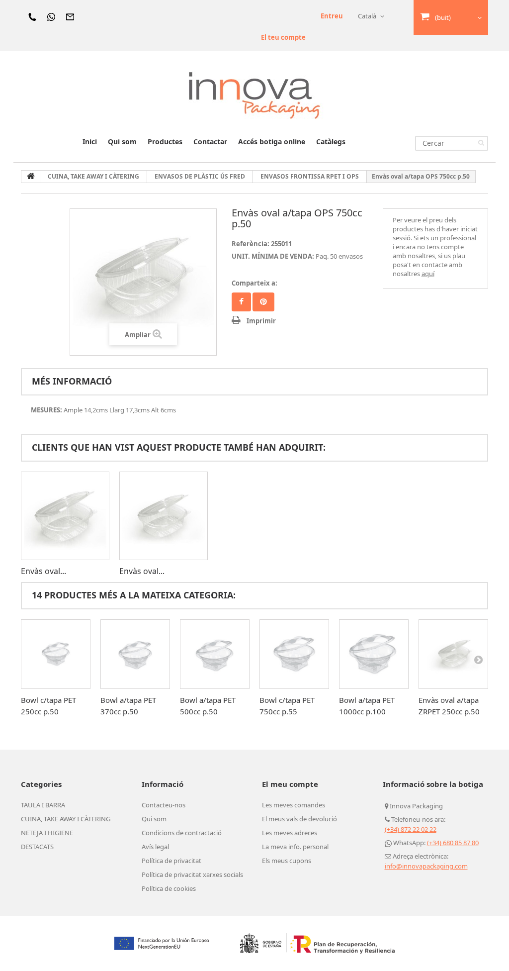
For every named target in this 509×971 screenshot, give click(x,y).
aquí (428, 273)
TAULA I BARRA (43, 805)
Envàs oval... (43, 571)
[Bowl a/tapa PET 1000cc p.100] (374, 654)
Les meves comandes (293, 805)
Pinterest (263, 301)
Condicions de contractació (182, 833)
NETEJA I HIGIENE (47, 833)
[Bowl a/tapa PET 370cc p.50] (135, 654)
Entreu (332, 15)
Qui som (122, 141)
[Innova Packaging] (254, 94)
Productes (165, 141)
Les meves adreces (289, 833)
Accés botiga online (271, 141)
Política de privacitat (171, 861)
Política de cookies (169, 888)
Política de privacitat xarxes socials (192, 874)
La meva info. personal (295, 847)
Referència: (250, 243)
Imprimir (261, 320)
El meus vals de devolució (299, 819)
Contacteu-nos (163, 805)
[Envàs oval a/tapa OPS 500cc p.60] (163, 516)
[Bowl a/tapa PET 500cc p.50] (215, 654)
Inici (90, 141)
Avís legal (155, 847)
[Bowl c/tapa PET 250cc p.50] (55, 654)
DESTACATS (37, 847)
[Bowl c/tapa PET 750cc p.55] (294, 654)
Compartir (241, 301)
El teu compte (283, 37)
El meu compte (290, 784)
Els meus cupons (286, 861)
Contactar (210, 141)
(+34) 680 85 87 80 (453, 842)
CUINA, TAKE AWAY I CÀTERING (65, 819)
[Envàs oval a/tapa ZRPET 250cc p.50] (453, 654)
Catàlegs (330, 141)
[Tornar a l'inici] (30, 177)
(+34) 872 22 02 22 (410, 829)
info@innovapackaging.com (426, 866)
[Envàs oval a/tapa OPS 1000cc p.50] (65, 516)
